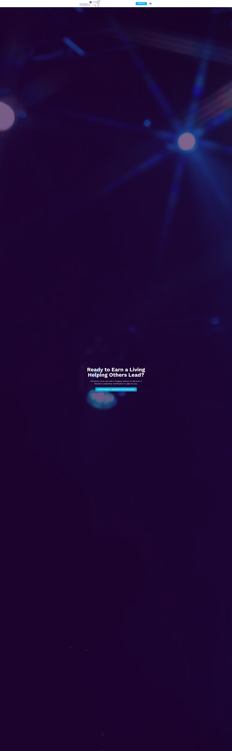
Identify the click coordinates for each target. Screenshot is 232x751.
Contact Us (141, 3)
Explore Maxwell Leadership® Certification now (116, 389)
